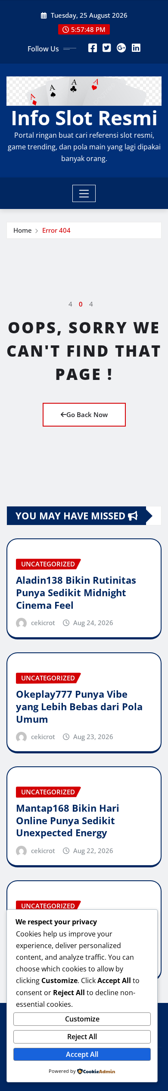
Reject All (82, 1036)
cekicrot (43, 622)
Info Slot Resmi (84, 117)
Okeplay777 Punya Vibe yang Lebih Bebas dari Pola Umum (79, 706)
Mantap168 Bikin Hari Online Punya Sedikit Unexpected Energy (67, 820)
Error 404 (56, 230)
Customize (82, 1019)
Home (22, 230)
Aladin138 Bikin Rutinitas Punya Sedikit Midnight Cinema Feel (76, 592)
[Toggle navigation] (84, 193)
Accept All (82, 1054)
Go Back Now (87, 414)
